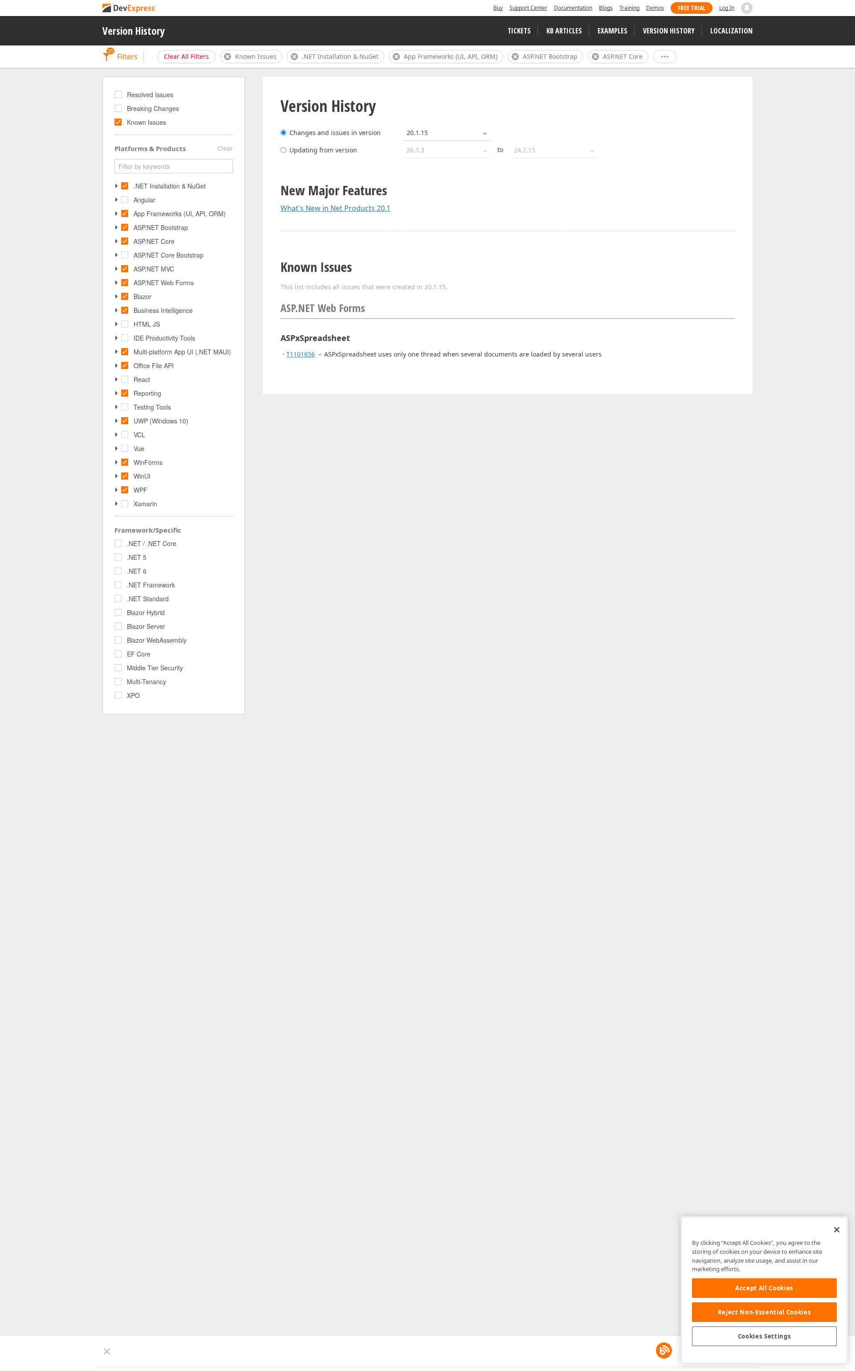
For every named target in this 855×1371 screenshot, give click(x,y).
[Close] (837, 1230)
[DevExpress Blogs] (664, 1350)
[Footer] (107, 1351)
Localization (731, 31)
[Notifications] (747, 8)
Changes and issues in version (335, 132)
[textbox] (173, 166)
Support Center (528, 8)
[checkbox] (118, 94)
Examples (612, 31)
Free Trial (691, 8)
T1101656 (300, 354)
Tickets (519, 31)
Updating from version (323, 150)
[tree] (173, 109)
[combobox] (446, 133)
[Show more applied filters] (664, 56)
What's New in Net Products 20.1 (336, 208)
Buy (498, 8)
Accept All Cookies (764, 1288)
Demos (655, 8)
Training (629, 8)
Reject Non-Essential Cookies (764, 1312)
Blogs (606, 8)
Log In (726, 8)
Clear (225, 148)
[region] (764, 1290)
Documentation (573, 8)
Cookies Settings (764, 1336)
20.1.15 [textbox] (417, 132)
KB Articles (564, 31)
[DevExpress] (129, 8)
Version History (133, 31)
